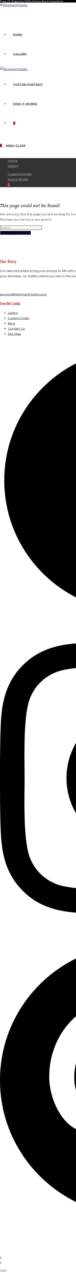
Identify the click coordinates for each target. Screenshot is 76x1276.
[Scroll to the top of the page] (1, 1252)
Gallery (13, 166)
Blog (11, 323)
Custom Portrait (20, 174)
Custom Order (18, 318)
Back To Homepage (15, 233)
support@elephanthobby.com (23, 294)
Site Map (14, 334)
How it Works (18, 179)
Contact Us (16, 328)
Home (13, 161)
